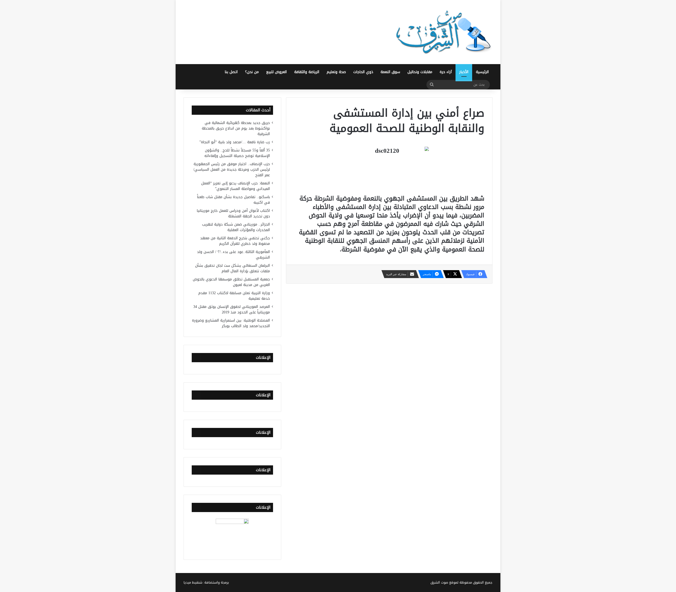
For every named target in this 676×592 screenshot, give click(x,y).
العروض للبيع (276, 71)
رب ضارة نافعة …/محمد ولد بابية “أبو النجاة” (234, 142)
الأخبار (463, 71)
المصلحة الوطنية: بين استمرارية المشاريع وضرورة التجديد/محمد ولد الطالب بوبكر (231, 323)
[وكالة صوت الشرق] (443, 32)
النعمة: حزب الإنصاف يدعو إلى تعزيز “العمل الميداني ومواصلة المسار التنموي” (235, 186)
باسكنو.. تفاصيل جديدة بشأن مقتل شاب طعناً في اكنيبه (233, 200)
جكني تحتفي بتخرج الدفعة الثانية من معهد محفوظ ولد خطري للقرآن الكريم (235, 241)
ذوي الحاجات (363, 71)
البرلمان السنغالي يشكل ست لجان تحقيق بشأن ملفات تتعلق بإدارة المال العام (232, 268)
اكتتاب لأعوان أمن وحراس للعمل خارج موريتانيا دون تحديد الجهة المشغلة (233, 213)
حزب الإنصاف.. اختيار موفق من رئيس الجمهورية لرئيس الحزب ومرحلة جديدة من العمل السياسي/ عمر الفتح (231, 169)
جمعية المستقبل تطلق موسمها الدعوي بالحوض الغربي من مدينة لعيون (231, 282)
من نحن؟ (252, 71)
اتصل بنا (231, 71)
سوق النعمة (390, 71)
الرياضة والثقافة (306, 71)
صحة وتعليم (336, 71)
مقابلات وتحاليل (419, 71)
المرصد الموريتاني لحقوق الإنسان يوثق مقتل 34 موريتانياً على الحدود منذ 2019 (231, 309)
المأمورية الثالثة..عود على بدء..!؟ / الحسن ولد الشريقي (233, 255)
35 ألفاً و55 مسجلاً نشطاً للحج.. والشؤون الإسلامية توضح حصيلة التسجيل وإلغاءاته (237, 153)
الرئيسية (482, 71)
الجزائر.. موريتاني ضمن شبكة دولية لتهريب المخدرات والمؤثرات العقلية (236, 227)
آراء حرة (446, 71)
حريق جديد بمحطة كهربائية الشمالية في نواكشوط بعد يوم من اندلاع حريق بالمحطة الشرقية (236, 128)
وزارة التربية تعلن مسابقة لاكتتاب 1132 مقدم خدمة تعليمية (234, 296)
